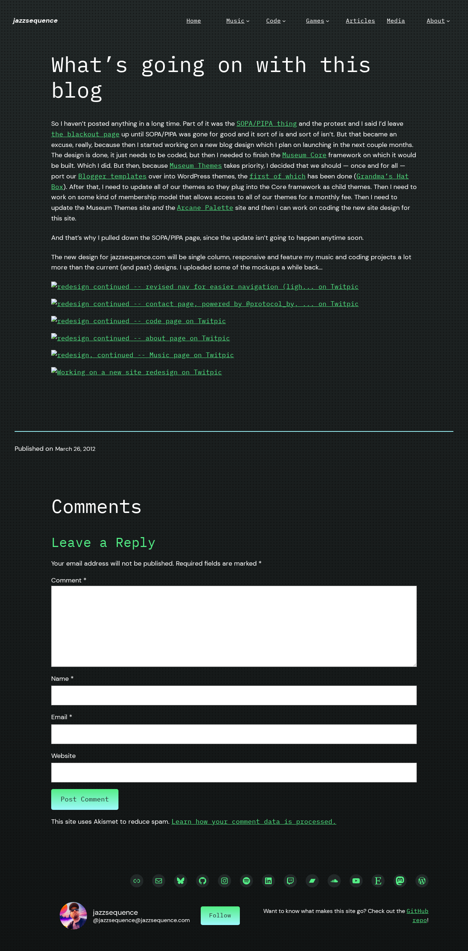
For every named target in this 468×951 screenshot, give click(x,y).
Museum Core (304, 155)
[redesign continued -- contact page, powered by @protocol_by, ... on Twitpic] (205, 303)
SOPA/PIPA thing (267, 123)
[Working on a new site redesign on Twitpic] (136, 372)
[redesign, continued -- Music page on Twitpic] (142, 355)
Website (63, 755)
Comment (69, 580)
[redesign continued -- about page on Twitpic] (140, 338)
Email (61, 717)
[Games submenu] (327, 21)
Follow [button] (220, 915)
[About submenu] (448, 21)
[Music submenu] (248, 21)
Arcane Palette (205, 207)
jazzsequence (35, 20)
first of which (277, 176)
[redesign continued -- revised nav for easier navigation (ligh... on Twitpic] (205, 286)
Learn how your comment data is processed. (253, 821)
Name (62, 678)
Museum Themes (196, 165)
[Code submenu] (284, 21)
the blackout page (85, 134)
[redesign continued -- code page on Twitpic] (138, 321)
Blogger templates (112, 176)
